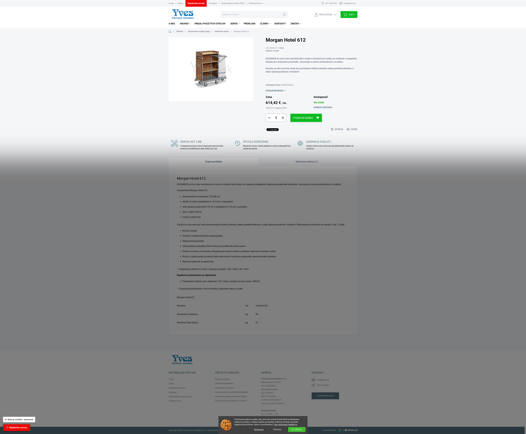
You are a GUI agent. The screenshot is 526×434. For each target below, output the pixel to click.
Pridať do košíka (303, 117)
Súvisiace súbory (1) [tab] (307, 161)
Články (180, 3)
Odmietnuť (277, 429)
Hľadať (284, 14)
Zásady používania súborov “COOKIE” (231, 401)
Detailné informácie (275, 91)
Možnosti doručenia (323, 107)
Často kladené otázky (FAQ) (233, 3)
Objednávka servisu (196, 3)
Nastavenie (259, 429)
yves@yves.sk (323, 380)
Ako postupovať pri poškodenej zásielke (231, 392)
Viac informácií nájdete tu (285, 424)
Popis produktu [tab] (213, 161)
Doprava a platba (222, 379)
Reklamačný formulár (224, 388)
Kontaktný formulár (325, 396)
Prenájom (213, 3)
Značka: (272, 51)
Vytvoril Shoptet (329, 430)
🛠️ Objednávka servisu (16, 427)
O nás (171, 3)
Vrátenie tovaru (255, 3)
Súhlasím (298, 429)
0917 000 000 (323, 385)
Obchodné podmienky (224, 383)
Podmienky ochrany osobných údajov (231, 396)
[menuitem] (173, 24)
